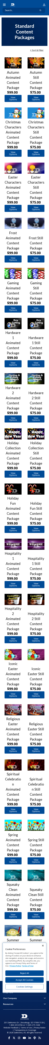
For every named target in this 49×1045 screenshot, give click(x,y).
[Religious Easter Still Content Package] (36, 709)
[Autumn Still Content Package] (36, 62)
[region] (24, 968)
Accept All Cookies (24, 979)
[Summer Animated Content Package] (13, 930)
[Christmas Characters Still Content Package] (36, 113)
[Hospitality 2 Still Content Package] (36, 599)
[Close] (43, 946)
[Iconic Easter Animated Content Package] (13, 654)
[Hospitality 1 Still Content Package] (36, 544)
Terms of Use (26, 1027)
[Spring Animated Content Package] (13, 825)
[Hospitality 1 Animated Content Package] (13, 544)
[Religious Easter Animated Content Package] (13, 709)
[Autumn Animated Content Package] (13, 62)
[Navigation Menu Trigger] (4, 5)
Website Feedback (11, 1027)
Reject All (24, 973)
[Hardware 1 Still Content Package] (36, 323)
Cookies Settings (24, 986)
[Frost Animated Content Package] (13, 223)
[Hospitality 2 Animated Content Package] (13, 599)
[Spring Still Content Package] (36, 825)
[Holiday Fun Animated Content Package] (13, 489)
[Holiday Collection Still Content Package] (36, 433)
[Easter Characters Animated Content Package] (13, 168)
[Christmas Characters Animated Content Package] (13, 113)
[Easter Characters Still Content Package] (36, 168)
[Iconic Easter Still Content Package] (36, 654)
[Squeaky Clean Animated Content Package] (13, 875)
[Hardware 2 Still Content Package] (36, 378)
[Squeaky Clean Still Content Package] (36, 875)
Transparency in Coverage (25, 1030)
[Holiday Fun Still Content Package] (36, 489)
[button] (44, 5)
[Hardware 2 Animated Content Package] (13, 378)
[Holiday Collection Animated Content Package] (13, 433)
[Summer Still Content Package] (36, 930)
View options (13, 98)
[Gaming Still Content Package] (36, 273)
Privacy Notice (39, 1027)
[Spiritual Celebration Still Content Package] (36, 765)
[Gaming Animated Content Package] (13, 273)
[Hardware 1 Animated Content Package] (13, 323)
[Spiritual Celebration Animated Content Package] (13, 765)
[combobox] (18, 10)
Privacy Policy (15, 966)
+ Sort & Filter (37, 50)
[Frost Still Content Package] (36, 223)
